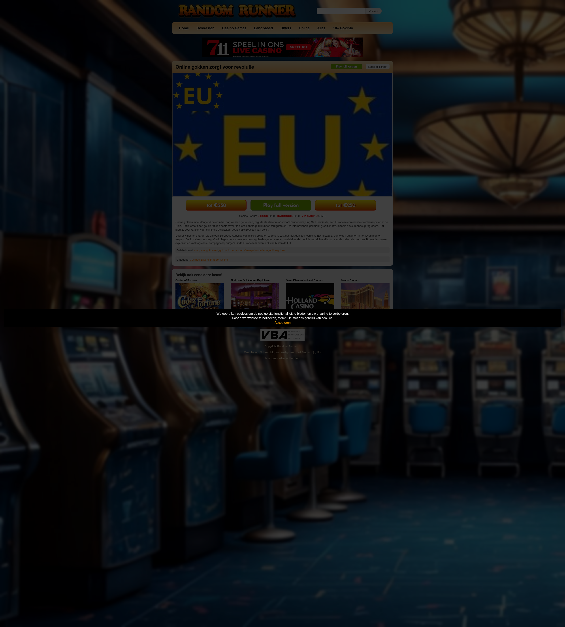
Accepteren (283, 322)
